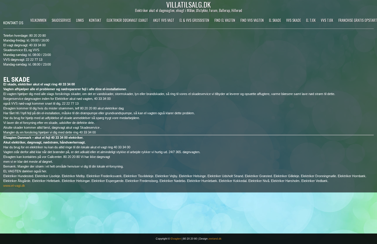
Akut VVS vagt (163, 20)
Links (80, 20)
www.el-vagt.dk (14, 185)
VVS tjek (327, 20)
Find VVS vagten (252, 20)
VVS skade (293, 20)
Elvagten (176, 238)
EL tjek (311, 20)
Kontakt (95, 20)
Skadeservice (61, 20)
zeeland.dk (214, 238)
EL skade (275, 20)
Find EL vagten (224, 20)
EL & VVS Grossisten (194, 20)
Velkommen (38, 20)
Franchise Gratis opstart (357, 20)
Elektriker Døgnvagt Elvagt (127, 20)
